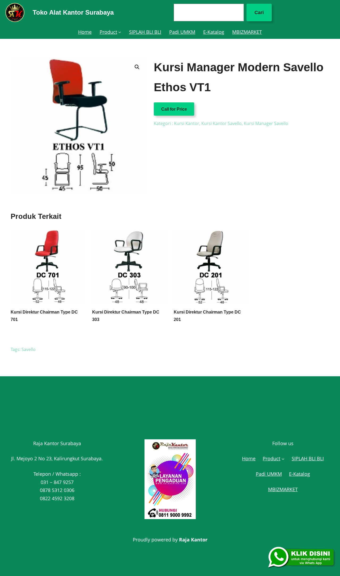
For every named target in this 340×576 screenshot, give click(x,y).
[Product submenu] (119, 32)
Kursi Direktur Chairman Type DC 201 (207, 316)
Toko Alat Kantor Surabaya (73, 12)
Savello (29, 349)
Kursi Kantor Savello (221, 123)
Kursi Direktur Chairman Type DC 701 (44, 316)
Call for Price (174, 109)
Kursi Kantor (186, 123)
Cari (259, 12)
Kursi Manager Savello (266, 123)
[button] (137, 67)
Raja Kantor (193, 539)
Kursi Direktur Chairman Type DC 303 (125, 316)
